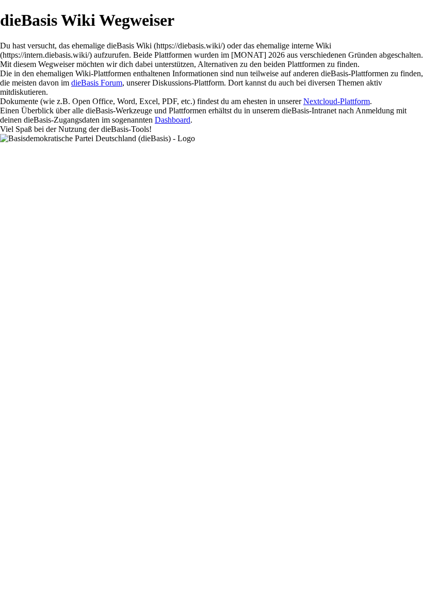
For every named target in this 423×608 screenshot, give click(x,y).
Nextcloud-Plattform (336, 101)
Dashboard (172, 119)
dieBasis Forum (96, 82)
